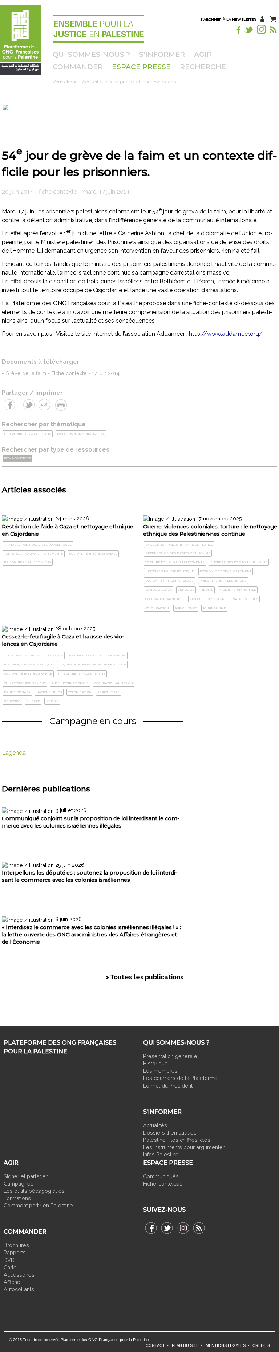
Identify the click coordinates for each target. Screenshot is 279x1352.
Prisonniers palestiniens (27, 433)
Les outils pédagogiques (34, 1191)
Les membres (160, 1071)
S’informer (162, 54)
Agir (203, 54)
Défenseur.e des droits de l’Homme (177, 553)
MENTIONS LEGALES (226, 1345)
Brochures (16, 1245)
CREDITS (261, 1345)
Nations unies (245, 599)
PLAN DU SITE (185, 1345)
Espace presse (141, 66)
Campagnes (18, 1183)
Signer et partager (26, 1176)
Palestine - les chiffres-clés (176, 1140)
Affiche (12, 1282)
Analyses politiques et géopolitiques (38, 544)
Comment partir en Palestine (38, 1205)
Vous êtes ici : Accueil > (78, 81)
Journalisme (214, 608)
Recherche (203, 66)
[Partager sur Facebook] (10, 404)
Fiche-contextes (162, 1183)
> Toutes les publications (144, 977)
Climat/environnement (25, 683)
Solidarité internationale (93, 553)
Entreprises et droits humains (238, 562)
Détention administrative (81, 433)
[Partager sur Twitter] (28, 404)
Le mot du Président (168, 1085)
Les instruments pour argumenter (184, 1147)
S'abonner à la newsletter (228, 19)
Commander (78, 66)
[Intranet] (262, 18)
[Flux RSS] (273, 28)
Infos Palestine (161, 1154)
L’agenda (14, 752)
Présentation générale (170, 1056)
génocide (186, 590)
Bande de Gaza (158, 590)
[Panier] (273, 18)
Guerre (33, 701)
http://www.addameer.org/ (226, 333)
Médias (206, 590)
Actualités (155, 1125)
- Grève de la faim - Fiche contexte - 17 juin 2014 (61, 373)
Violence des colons (208, 599)
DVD (9, 1260)
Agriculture (186, 608)
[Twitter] (249, 28)
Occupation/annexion (164, 599)
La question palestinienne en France (179, 544)
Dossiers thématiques (170, 1132)
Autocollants (19, 1289)
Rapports (15, 1252)
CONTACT (155, 1345)
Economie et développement (225, 571)
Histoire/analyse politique (169, 571)
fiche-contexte (17, 458)
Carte (10, 1267)
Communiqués (161, 1176)
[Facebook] (238, 28)
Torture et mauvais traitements (33, 553)
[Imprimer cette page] (60, 404)
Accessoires (20, 1275)
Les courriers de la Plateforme (180, 1078)
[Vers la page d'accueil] (26, 41)
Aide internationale (237, 590)
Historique (155, 1063)
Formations (17, 1198)
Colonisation (157, 608)
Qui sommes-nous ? (91, 54)
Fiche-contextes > (158, 81)
